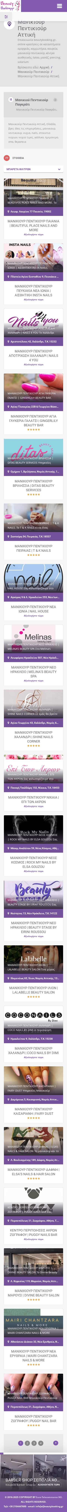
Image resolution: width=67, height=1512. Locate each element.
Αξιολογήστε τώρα (33, 234)
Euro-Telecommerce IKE (49, 1497)
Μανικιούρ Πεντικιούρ (33, 72)
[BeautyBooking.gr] (24, 6)
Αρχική (44, 67)
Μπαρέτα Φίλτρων (19, 169)
